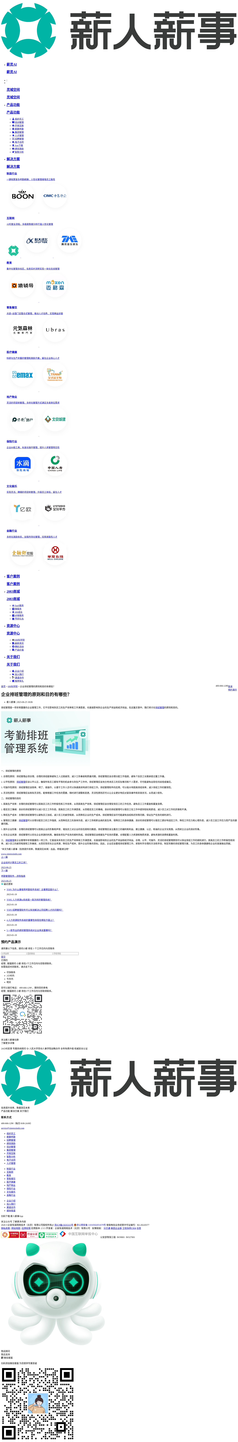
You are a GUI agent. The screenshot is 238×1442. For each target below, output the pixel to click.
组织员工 (11, 1133)
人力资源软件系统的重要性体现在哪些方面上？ (31, 920)
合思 (139, 1228)
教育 (9, 1175)
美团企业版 (116, 1228)
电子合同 (11, 1160)
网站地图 (15, 1228)
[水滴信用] (48, 1237)
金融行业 (11, 1195)
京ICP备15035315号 (63, 1225)
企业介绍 (11, 1201)
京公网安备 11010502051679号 (91, 1225)
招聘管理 (11, 1140)
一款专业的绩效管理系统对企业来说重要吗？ (29, 930)
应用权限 (26, 1228)
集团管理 (11, 1150)
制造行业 (11, 1169)
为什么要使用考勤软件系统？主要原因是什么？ (33, 889)
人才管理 (11, 1163)
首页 (3, 686)
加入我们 (11, 1204)
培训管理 (11, 1147)
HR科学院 (13, 686)
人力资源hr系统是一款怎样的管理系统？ (29, 900)
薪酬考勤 (11, 1137)
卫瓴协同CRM (129, 1228)
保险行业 (11, 1188)
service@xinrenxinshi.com (12, 1128)
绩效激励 (11, 1143)
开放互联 (11, 1153)
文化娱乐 (11, 1192)
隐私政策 (5, 1228)
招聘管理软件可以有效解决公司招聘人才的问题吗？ (35, 910)
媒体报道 (11, 1210)
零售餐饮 (11, 1179)
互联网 (10, 1172)
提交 (3, 957)
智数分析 (11, 1156)
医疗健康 (11, 1182)
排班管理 (159, 707)
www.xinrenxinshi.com (11, 854)
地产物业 (11, 1185)
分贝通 (107, 1228)
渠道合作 (11, 1207)
